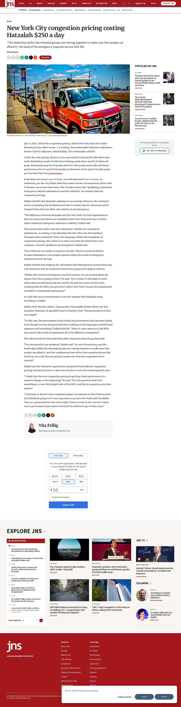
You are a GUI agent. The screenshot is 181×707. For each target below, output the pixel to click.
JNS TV (74, 3)
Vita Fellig (12, 52)
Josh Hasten (139, 129)
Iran (118, 10)
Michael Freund (156, 600)
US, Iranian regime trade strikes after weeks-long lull (67, 568)
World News (139, 94)
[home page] (10, 4)
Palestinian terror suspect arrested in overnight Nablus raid (27, 559)
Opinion (63, 3)
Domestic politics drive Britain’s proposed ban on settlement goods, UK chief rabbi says (111, 569)
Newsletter (140, 3)
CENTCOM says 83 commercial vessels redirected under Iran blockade (24, 569)
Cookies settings (124, 697)
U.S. (30, 3)
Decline (164, 697)
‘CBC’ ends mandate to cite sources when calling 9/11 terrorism (111, 608)
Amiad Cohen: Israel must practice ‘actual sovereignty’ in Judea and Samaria (154, 571)
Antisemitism (101, 3)
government (55, 173)
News (9, 21)
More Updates (15, 620)
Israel (21, 3)
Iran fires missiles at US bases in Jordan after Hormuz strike (24, 579)
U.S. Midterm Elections (64, 10)
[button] (18, 57)
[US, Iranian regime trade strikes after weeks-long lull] (69, 550)
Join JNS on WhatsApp (156, 151)
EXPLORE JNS (25, 531)
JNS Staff (138, 88)
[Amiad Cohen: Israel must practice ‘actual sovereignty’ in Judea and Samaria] (155, 554)
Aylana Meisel (141, 577)
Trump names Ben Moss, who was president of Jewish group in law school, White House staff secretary (147, 80)
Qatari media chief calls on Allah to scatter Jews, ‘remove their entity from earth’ (25, 610)
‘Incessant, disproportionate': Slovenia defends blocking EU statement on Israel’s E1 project (148, 102)
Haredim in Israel (109, 10)
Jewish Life (86, 3)
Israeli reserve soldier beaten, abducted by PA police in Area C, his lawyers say (146, 122)
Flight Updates (80, 10)
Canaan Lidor (140, 110)
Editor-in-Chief (127, 10)
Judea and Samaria (94, 10)
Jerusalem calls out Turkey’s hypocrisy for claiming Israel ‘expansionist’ (23, 590)
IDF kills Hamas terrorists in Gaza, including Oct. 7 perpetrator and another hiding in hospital (68, 610)
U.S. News (138, 73)
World (40, 3)
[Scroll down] (41, 620)
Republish (45, 57)
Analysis (51, 3)
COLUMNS (142, 583)
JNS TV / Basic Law (142, 565)
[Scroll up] (37, 620)
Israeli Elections (48, 10)
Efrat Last (154, 620)
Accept (144, 697)
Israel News (139, 115)
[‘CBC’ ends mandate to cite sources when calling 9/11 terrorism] (111, 590)
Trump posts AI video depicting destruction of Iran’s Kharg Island (25, 550)
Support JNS (168, 3)
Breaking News (18, 540)
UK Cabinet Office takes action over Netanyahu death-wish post (26, 600)
